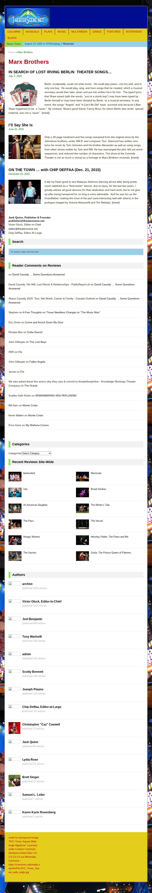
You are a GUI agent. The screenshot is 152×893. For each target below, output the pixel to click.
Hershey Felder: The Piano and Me (109, 536)
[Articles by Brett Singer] (14, 784)
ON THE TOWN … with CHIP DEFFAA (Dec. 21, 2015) (55, 170)
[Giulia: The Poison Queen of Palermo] (82, 558)
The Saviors (29, 552)
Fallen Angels (37, 361)
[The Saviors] (15, 558)
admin (26, 654)
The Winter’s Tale (100, 505)
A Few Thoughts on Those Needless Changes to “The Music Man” (61, 312)
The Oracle (30, 385)
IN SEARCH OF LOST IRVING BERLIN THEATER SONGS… (60, 72)
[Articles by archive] (14, 591)
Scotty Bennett (32, 671)
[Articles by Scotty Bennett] (14, 679)
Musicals (32, 31)
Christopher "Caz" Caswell (41, 724)
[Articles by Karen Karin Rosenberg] (14, 819)
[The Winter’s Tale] (82, 511)
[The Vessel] (82, 527)
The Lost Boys (37, 341)
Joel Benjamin (32, 619)
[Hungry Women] (15, 542)
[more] (45, 112)
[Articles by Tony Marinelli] (14, 644)
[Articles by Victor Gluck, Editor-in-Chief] (14, 608)
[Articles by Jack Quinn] (14, 749)
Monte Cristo (30, 405)
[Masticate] (82, 479)
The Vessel (97, 520)
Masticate (96, 473)
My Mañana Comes (37, 425)
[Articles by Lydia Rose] (14, 767)
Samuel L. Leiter (33, 794)
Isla (44, 43)
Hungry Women (31, 536)
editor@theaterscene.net (23, 228)
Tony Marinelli (32, 636)
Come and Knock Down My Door (44, 322)
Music (62, 31)
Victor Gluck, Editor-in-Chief (41, 601)
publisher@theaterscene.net (26, 220)
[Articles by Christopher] (14, 731)
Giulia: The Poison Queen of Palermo (111, 552)
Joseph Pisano (32, 689)
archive (27, 583)
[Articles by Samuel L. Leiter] (14, 802)
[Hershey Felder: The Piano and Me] (82, 542)
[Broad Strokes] (82, 495)
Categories (15, 453)
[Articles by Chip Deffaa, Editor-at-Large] (14, 714)
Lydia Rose (30, 759)
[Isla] (15, 495)
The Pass (28, 520)
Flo (20, 351)
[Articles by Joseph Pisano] (14, 696)
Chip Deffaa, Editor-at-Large (41, 706)
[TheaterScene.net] (76, 17)
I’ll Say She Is (21, 125)
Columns (13, 31)
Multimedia (79, 31)
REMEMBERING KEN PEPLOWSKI (56, 395)
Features (113, 31)
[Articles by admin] (14, 661)
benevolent (29, 473)
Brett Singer (30, 777)
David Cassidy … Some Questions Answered (38, 274)
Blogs (12, 37)
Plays (48, 31)
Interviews (134, 31)
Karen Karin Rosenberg (39, 812)
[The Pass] (15, 527)
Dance (97, 31)
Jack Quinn (30, 742)
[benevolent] (15, 479)
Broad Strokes (98, 489)
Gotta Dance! (35, 332)
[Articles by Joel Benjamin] (14, 626)
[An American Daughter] (15, 511)
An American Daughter (35, 505)
